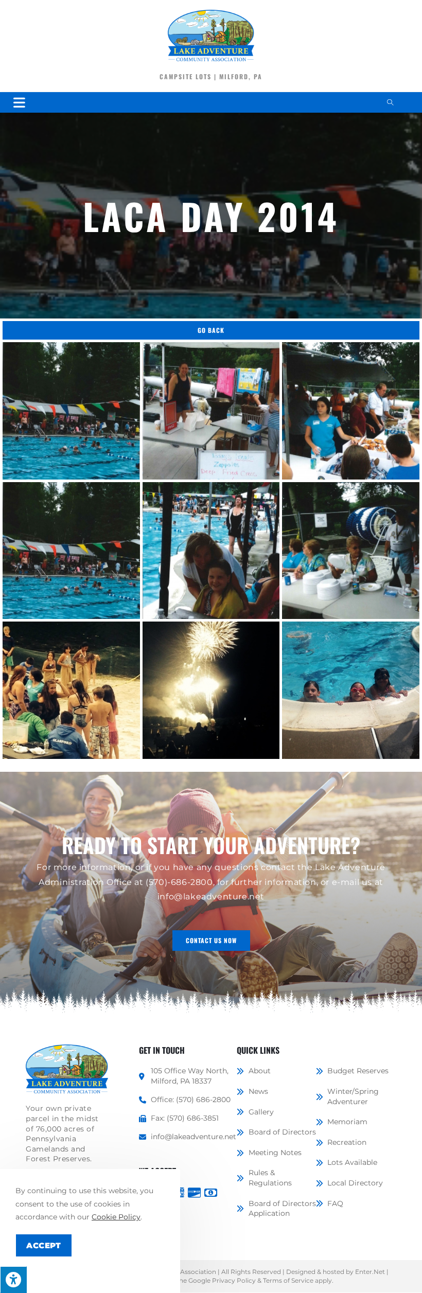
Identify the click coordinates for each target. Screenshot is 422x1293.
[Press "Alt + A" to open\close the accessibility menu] (13, 1279)
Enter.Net (370, 1272)
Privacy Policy (234, 1280)
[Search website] (390, 103)
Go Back (211, 330)
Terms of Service (288, 1280)
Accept (43, 1245)
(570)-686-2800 (179, 882)
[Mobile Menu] (19, 102)
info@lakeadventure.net (211, 896)
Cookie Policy (116, 1216)
